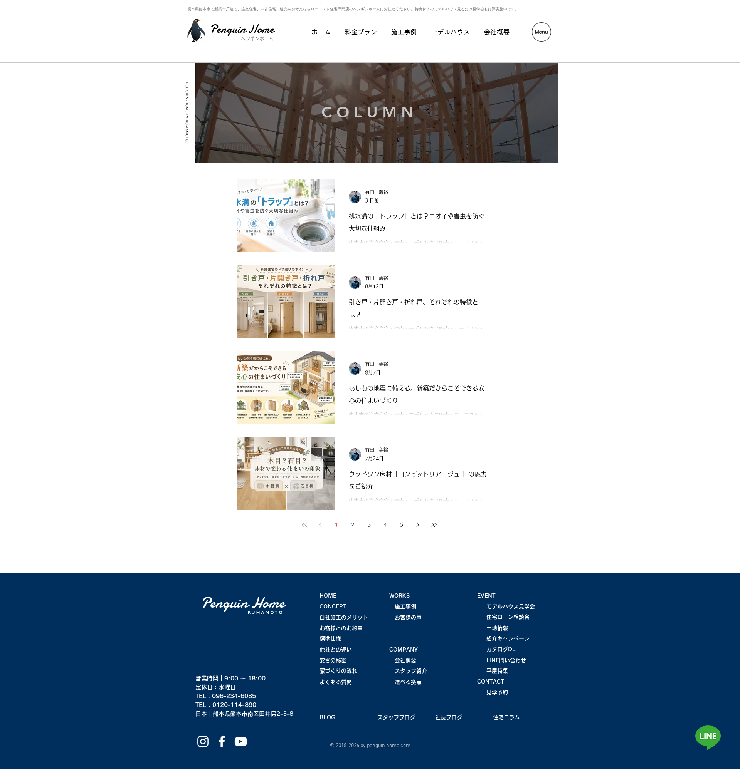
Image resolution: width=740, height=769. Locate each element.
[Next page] (418, 525)
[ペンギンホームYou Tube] (240, 741)
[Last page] (434, 525)
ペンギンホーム (257, 38)
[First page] (304, 525)
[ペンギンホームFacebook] (221, 741)
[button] (541, 32)
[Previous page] (321, 525)
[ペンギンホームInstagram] (202, 741)
